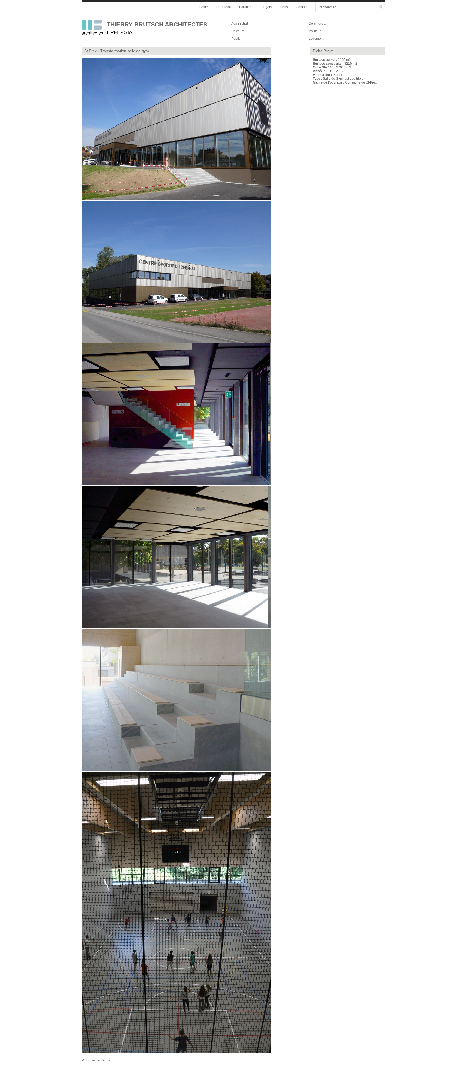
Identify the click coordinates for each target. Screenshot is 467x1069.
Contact (301, 7)
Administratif (240, 23)
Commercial (317, 23)
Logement (316, 39)
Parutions (246, 7)
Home (203, 7)
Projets (266, 7)
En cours (237, 31)
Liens (284, 7)
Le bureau (223, 7)
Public (236, 39)
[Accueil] (94, 28)
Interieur (315, 31)
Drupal (106, 1060)
